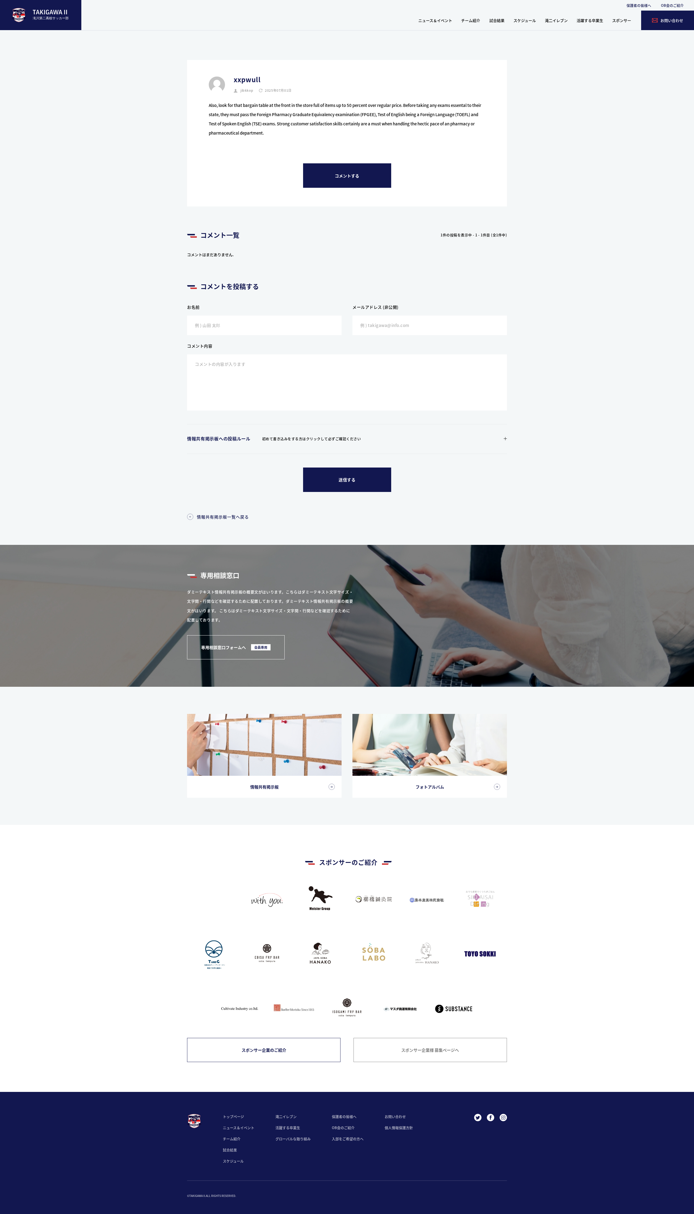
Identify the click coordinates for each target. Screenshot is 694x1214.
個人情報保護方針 (399, 1127)
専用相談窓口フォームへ (234, 647)
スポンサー (621, 20)
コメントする (347, 176)
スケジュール (524, 20)
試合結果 (497, 20)
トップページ (233, 1116)
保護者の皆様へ (638, 5)
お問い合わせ (395, 1116)
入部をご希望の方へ (348, 1138)
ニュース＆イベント (435, 20)
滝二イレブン (556, 20)
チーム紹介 (470, 20)
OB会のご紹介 (672, 5)
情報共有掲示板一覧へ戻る (223, 517)
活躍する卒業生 (590, 20)
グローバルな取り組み (293, 1138)
